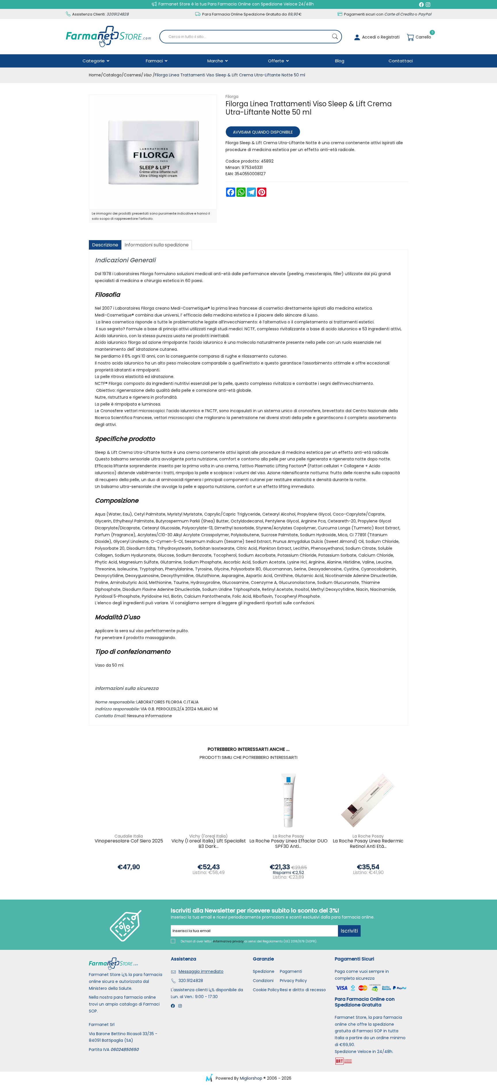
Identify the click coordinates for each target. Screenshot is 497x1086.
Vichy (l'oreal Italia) (208, 836)
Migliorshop (251, 1078)
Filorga (231, 96)
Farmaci (155, 61)
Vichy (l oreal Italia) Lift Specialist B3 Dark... (208, 844)
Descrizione (105, 245)
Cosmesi (132, 75)
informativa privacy (228, 941)
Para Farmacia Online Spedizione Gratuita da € (251, 14)
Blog (339, 61)
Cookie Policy (266, 990)
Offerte (276, 61)
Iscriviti (349, 930)
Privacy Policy (293, 980)
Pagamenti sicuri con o (387, 14)
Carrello (422, 37)
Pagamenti (291, 971)
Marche (215, 61)
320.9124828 (191, 980)
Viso (147, 75)
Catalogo (112, 75)
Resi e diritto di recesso (303, 990)
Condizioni (263, 980)
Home (95, 75)
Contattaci (401, 61)
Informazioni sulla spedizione (157, 245)
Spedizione (263, 971)
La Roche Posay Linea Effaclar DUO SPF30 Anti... (288, 844)
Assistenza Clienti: (100, 14)
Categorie (94, 61)
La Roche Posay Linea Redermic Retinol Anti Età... (368, 844)
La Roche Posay (288, 836)
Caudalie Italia (128, 836)
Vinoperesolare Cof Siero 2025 (129, 841)
